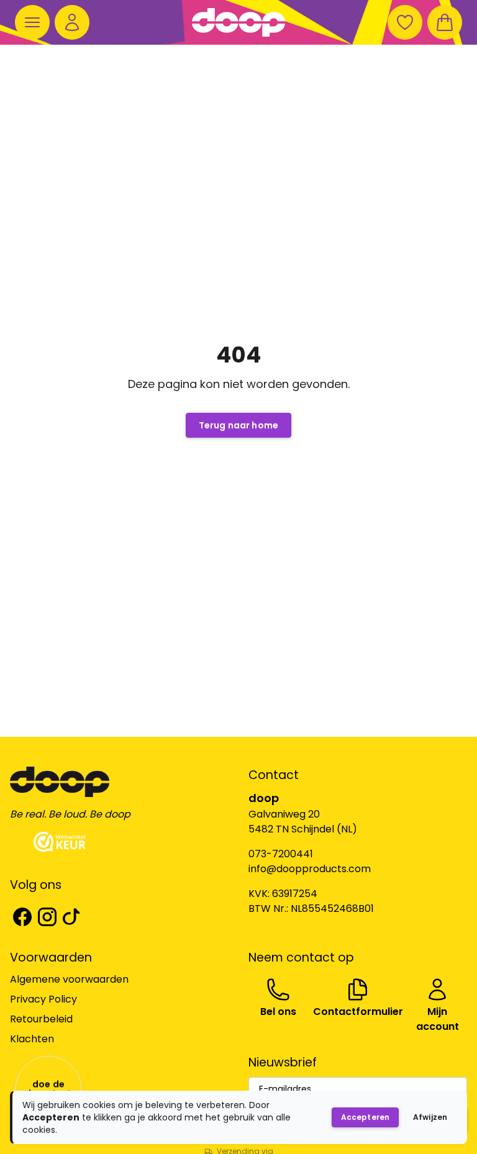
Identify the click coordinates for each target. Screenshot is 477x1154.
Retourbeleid (41, 1019)
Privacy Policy (43, 999)
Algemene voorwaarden (69, 979)
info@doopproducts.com (309, 869)
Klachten (32, 1039)
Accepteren (365, 1117)
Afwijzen (430, 1117)
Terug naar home (238, 425)
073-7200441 (280, 854)
